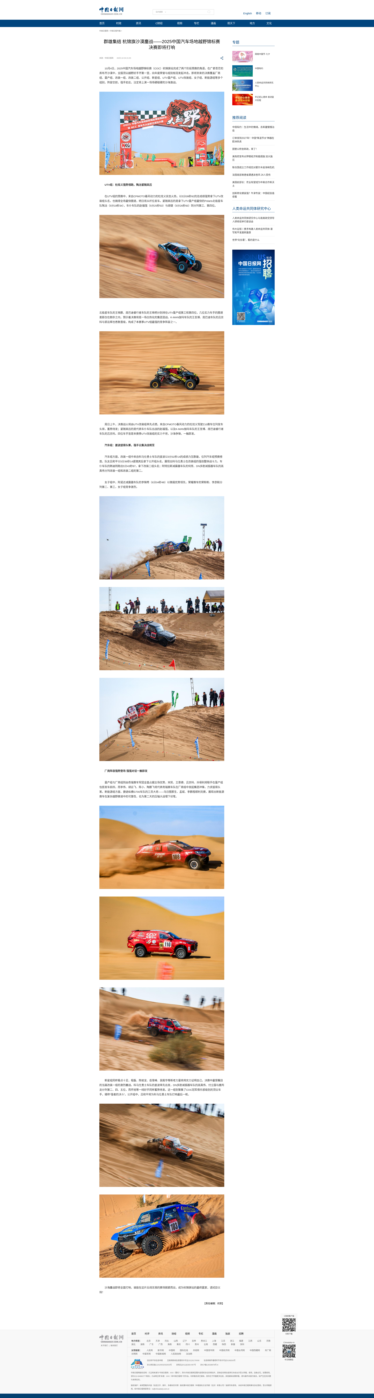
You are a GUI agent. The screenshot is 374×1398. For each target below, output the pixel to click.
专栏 (196, 23)
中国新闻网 (161, 1354)
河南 (268, 1341)
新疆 (233, 1344)
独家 (227, 1333)
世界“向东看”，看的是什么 (245, 240)
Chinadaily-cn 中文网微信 (289, 1351)
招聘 (241, 1333)
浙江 (232, 1341)
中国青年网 (209, 1350)
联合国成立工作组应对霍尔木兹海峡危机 (253, 167)
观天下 (231, 23)
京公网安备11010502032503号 (159, 1365)
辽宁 (185, 1341)
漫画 (213, 23)
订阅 (268, 13)
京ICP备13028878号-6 (209, 1365)
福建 (241, 1341)
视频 (179, 23)
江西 (250, 1341)
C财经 (159, 23)
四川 (188, 1344)
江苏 (223, 1341)
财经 (174, 1333)
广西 (161, 1344)
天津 (158, 1341)
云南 (206, 1344)
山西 (176, 1341)
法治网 (189, 1354)
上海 (214, 1341)
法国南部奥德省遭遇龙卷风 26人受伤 (251, 175)
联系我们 (114, 1346)
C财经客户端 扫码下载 (289, 1325)
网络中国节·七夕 (262, 54)
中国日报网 (103, 31)
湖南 (142, 1344)
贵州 (197, 1344)
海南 (170, 1344)
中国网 (172, 1350)
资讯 (138, 23)
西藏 (215, 1344)
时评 (147, 1333)
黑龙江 (204, 1341)
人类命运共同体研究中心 (251, 209)
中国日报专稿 (115, 31)
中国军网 (146, 1354)
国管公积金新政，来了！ (245, 149)
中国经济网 (224, 1350)
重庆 (179, 1344)
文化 (269, 23)
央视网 (196, 1350)
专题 (235, 42)
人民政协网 (176, 1354)
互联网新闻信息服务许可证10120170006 (183, 1360)
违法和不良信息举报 (155, 1360)
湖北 (133, 1344)
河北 (167, 1341)
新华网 (161, 1350)
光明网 (134, 1354)
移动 (258, 13)
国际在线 (184, 1350)
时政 (118, 23)
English (247, 13)
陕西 (224, 1344)
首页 (102, 23)
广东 (151, 1344)
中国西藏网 (255, 1350)
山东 (259, 1341)
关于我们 (104, 1346)
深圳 (242, 1344)
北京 (149, 1341)
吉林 (194, 1341)
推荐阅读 (239, 118)
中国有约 (259, 68)
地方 (252, 23)
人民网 (150, 1350)
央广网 (268, 1350)
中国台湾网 (239, 1350)
